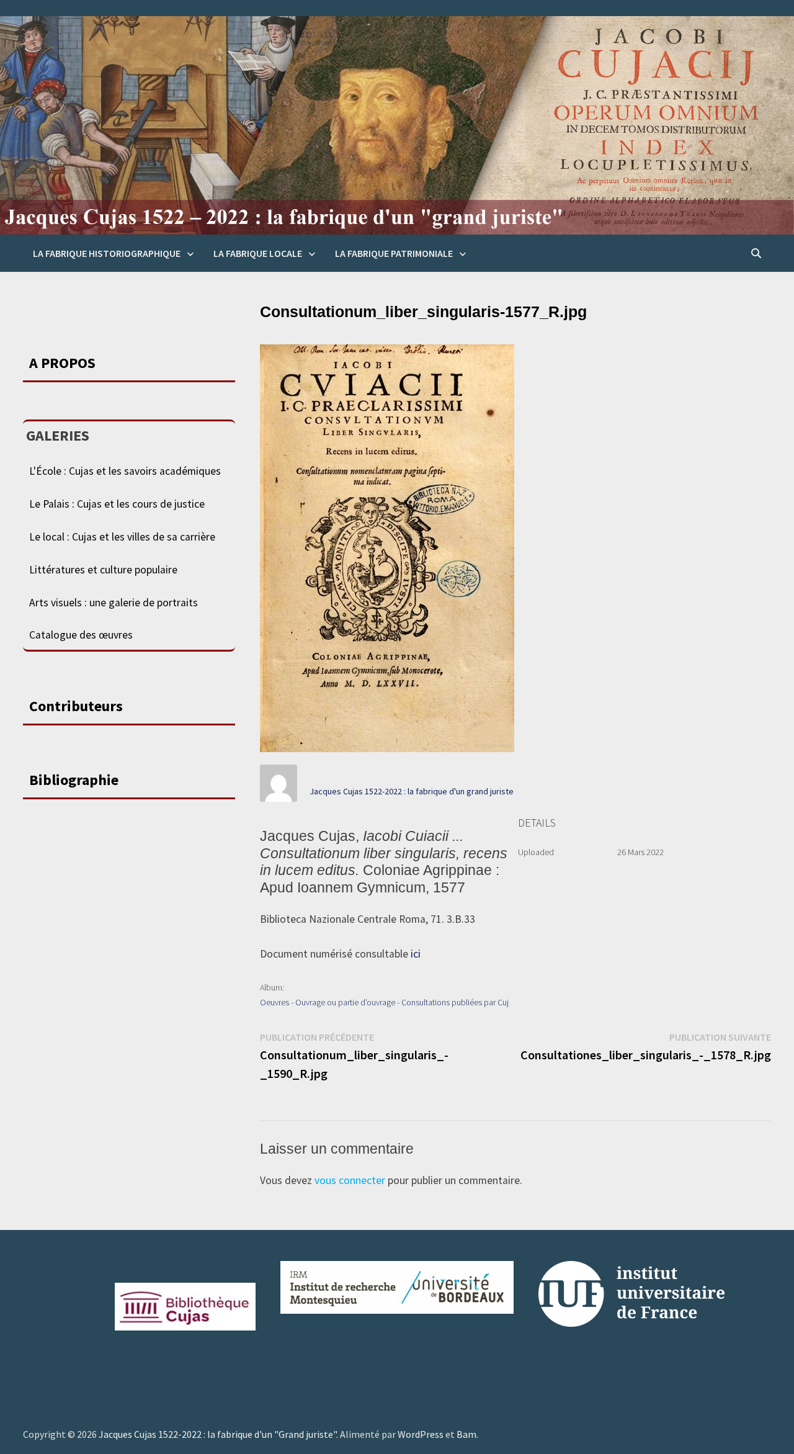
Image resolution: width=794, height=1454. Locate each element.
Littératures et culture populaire (103, 570)
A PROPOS (62, 362)
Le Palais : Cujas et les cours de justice (117, 504)
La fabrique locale (257, 253)
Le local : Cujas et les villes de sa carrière (122, 537)
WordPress (421, 1434)
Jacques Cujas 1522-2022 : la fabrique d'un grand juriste (412, 791)
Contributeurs (76, 706)
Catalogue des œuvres (81, 635)
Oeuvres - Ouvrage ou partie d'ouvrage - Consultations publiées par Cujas (388, 1002)
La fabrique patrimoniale (394, 253)
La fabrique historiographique (107, 253)
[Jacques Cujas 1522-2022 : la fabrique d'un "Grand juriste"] (397, 125)
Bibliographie (73, 779)
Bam (466, 1434)
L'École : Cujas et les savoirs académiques (125, 471)
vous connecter (349, 1180)
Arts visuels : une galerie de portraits (113, 602)
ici (416, 954)
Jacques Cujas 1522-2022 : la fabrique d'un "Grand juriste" (217, 1434)
